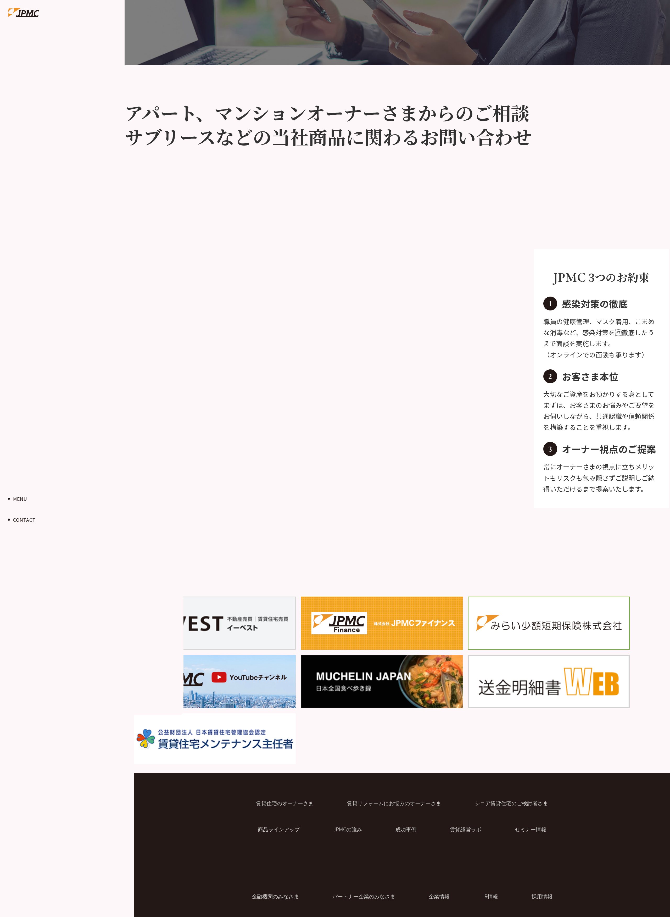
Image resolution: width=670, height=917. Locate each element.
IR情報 (490, 896)
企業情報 (439, 896)
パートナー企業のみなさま (363, 896)
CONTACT (24, 519)
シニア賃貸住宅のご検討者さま (511, 803)
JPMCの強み (347, 829)
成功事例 (405, 829)
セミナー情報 (530, 829)
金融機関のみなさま (275, 896)
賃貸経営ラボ (465, 829)
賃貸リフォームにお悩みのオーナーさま (394, 803)
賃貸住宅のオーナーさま (285, 803)
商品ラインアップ (279, 829)
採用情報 (542, 896)
